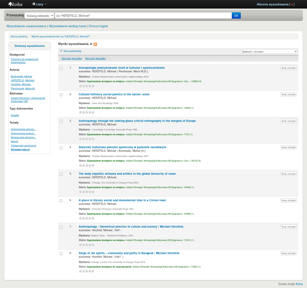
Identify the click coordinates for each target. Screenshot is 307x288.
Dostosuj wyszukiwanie (30, 46)
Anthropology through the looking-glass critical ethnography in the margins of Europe (137, 121)
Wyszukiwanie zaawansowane (26, 26)
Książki (15, 115)
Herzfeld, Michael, (21, 84)
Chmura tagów (98, 26)
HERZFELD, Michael (22, 80)
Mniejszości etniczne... (23, 137)
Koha (299, 284)
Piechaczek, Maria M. (23, 88)
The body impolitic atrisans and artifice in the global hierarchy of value (127, 174)
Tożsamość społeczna (23, 145)
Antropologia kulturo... (23, 133)
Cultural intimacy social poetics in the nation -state (114, 94)
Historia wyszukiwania (273, 4)
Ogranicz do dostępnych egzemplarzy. (24, 60)
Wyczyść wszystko (95, 58)
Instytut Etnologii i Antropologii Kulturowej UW (18, 4)
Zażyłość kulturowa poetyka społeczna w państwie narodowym (122, 147)
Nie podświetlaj (72, 51)
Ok (236, 15)
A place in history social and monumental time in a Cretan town (122, 200)
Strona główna (19, 36)
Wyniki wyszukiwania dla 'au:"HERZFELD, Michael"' (61, 36)
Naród (14, 141)
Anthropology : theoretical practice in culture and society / (131, 226)
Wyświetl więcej (20, 149)
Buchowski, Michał (21, 76)
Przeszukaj (15, 15)
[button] (39, 4)
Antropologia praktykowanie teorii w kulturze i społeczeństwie (122, 68)
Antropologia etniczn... (23, 129)
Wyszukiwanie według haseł (67, 26)
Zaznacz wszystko (72, 58)
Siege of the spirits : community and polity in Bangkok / (129, 253)
